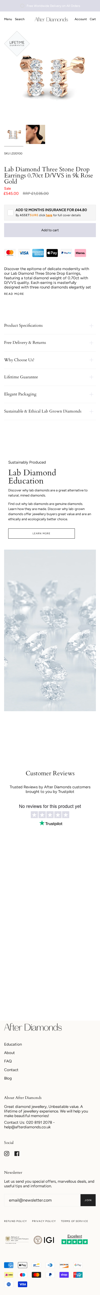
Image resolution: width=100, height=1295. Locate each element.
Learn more (42, 533)
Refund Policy (15, 1221)
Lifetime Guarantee (21, 377)
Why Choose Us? (19, 360)
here (49, 215)
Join (88, 1200)
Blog (8, 1078)
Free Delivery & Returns (25, 342)
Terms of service (74, 1221)
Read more (14, 294)
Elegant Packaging (20, 394)
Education (13, 1044)
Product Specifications (23, 325)
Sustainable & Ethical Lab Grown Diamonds (42, 411)
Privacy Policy (44, 1221)
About (9, 1052)
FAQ (8, 1061)
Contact (11, 1070)
